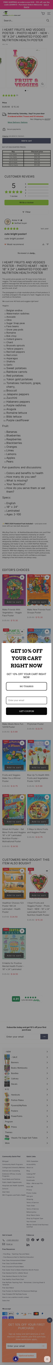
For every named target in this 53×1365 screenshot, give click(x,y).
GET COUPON (26, 711)
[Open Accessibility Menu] (16, 1359)
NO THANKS (26, 686)
